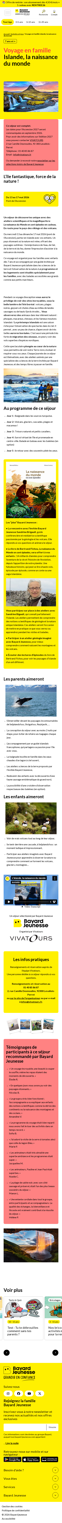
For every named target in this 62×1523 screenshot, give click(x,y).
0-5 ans (19, 22)
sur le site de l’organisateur (25, 998)
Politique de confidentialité (16, 1510)
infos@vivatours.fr (31, 1001)
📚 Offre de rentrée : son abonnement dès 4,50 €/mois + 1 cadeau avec (31, 3)
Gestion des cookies (12, 1506)
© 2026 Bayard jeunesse (14, 1514)
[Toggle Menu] (7, 12)
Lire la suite (12, 1443)
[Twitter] (39, 1393)
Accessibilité (8, 1518)
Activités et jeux (17, 34)
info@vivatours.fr (22, 154)
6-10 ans (30, 22)
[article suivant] (55, 1353)
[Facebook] (18, 1393)
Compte (54, 15)
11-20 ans (43, 22)
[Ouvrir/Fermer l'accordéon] (55, 1470)
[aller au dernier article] (7, 1353)
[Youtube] (29, 1393)
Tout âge (7, 22)
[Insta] (8, 1393)
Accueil (7, 34)
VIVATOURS (36, 140)
